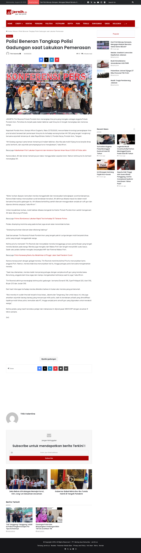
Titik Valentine (14, 54)
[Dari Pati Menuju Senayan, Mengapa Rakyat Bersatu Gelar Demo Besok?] (103, 45)
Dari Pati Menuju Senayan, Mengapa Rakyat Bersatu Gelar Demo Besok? (121, 44)
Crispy (18, 23)
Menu (96, 545)
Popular (116, 34)
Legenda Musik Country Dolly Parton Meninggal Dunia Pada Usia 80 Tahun (125, 150)
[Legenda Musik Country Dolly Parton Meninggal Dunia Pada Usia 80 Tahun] (126, 139)
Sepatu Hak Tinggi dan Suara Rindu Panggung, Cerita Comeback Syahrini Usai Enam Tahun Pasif (125, 178)
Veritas (28, 23)
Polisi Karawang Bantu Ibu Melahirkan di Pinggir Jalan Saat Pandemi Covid (43, 255)
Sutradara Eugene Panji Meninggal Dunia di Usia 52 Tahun (60, 2)
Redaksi (53, 545)
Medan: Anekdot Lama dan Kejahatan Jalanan (121, 54)
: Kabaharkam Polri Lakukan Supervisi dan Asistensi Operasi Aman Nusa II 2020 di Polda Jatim (50, 150)
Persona (38, 23)
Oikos (107, 23)
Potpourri (60, 23)
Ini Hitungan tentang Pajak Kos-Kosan (105, 173)
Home (10, 23)
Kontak (101, 545)
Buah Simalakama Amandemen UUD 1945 (120, 62)
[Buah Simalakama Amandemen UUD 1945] (103, 64)
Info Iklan (90, 545)
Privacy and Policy (79, 545)
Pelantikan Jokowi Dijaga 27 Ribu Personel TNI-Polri (122, 72)
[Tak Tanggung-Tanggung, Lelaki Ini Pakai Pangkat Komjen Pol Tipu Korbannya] (19, 514)
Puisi (78, 23)
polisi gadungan (49, 359)
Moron (15, 31)
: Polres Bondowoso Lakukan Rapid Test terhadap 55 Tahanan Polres (40, 218)
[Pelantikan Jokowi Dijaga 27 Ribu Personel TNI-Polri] (103, 74)
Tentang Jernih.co (43, 545)
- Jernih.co (94, 542)
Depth (70, 23)
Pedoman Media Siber (64, 545)
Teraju (86, 23)
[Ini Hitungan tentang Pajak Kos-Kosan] (106, 165)
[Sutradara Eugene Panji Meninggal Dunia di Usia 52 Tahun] (106, 139)
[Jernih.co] (17, 12)
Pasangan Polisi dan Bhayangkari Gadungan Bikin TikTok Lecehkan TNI (47, 526)
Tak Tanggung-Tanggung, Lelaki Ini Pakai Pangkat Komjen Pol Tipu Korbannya (19, 526)
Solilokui (117, 23)
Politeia (49, 23)
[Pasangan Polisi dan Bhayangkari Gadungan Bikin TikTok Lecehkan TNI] (49, 514)
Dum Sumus (97, 23)
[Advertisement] (92, 12)
